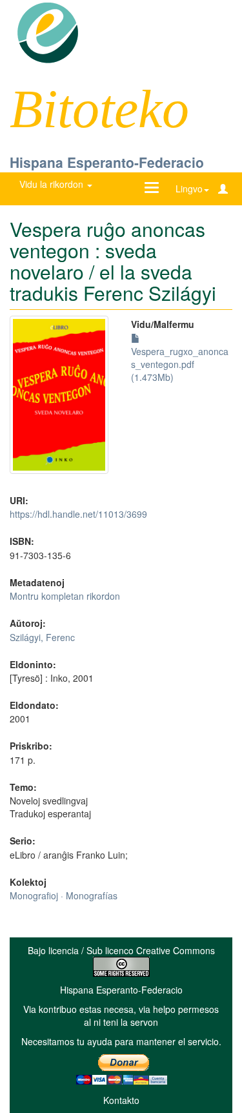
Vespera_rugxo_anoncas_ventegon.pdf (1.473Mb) (179, 364)
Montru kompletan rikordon (65, 595)
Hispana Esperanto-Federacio (107, 162)
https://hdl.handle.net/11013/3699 (78, 513)
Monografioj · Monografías (63, 895)
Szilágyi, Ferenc (42, 637)
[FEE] (47, 31)
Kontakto (121, 1100)
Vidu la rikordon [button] (52, 184)
